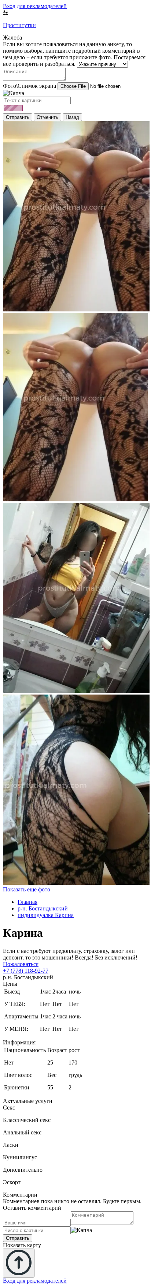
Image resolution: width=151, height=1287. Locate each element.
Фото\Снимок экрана (29, 86)
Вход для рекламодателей (35, 6)
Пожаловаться (20, 964)
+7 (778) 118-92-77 (25, 971)
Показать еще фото (26, 889)
